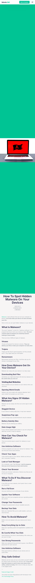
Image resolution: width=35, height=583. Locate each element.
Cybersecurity (17, 308)
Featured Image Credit (7, 572)
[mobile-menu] (32, 2)
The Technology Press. (8, 576)
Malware (4, 317)
